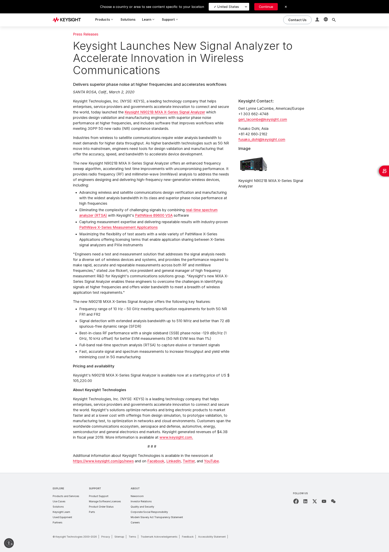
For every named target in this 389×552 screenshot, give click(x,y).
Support (95, 488)
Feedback (188, 536)
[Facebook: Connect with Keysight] (296, 501)
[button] (317, 20)
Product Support (98, 496)
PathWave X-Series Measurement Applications (118, 227)
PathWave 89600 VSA (154, 215)
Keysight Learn (61, 511)
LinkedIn (173, 461)
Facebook (155, 461)
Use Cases (59, 501)
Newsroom (137, 496)
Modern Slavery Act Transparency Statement (157, 517)
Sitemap (119, 536)
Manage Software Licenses (105, 501)
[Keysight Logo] (68, 20)
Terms (132, 536)
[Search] (333, 19)
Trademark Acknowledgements (159, 536)
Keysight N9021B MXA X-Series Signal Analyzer (165, 112)
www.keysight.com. (176, 437)
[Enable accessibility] (9, 543)
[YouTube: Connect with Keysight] (324, 501)
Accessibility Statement (212, 536)
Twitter (189, 461)
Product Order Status (101, 506)
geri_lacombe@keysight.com (262, 119)
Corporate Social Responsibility (149, 511)
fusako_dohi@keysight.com (261, 139)
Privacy (105, 536)
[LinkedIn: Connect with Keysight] (305, 501)
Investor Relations (141, 501)
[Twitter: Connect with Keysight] (315, 501)
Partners (57, 522)
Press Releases (85, 34)
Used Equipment (62, 517)
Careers (135, 522)
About (135, 488)
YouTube (211, 461)
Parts (92, 511)
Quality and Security (142, 506)
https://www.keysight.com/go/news (103, 461)
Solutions (128, 19)
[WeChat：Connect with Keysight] (333, 501)
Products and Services (66, 496)
